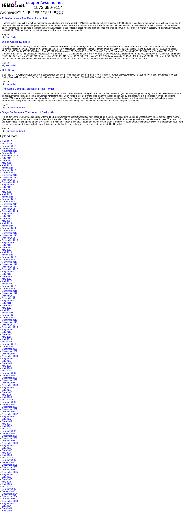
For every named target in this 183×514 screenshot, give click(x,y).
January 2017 (8, 148)
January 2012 (8, 288)
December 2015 (9, 175)
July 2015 (6, 187)
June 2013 (7, 247)
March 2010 (7, 342)
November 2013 (9, 235)
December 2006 (9, 436)
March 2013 (7, 255)
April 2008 (7, 397)
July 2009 (6, 361)
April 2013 (7, 252)
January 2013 (8, 259)
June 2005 (7, 479)
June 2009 (7, 363)
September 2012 (10, 269)
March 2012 (7, 284)
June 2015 (7, 189)
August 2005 (8, 474)
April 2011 (7, 310)
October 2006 (8, 441)
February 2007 (9, 431)
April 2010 (7, 339)
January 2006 (8, 462)
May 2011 (6, 308)
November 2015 (9, 177)
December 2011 (9, 291)
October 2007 (8, 412)
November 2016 (9, 151)
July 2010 (6, 332)
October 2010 (8, 325)
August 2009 (8, 358)
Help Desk (8, 70)
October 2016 (8, 153)
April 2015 (7, 194)
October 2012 (8, 267)
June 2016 (7, 160)
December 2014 (9, 204)
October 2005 (8, 470)
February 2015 (9, 199)
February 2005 (9, 489)
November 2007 (9, 409)
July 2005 (6, 477)
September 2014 (10, 211)
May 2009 (6, 366)
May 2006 (6, 453)
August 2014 (8, 214)
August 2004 (8, 503)
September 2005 (10, 472)
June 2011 (7, 305)
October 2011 (8, 296)
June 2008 (7, 392)
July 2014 (6, 216)
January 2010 (8, 346)
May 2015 (6, 192)
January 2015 (8, 201)
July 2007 (6, 419)
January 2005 (8, 491)
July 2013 (6, 245)
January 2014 (8, 230)
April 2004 (7, 511)
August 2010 (8, 329)
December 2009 (9, 349)
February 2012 (9, 286)
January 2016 (8, 172)
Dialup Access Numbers (16, 41)
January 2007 (8, 433)
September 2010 (10, 327)
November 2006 (9, 438)
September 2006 (10, 443)
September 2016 (10, 156)
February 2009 (9, 373)
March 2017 (7, 143)
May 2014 (6, 221)
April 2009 (7, 368)
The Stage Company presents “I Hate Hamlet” (28, 88)
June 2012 (7, 276)
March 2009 (7, 371)
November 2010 (9, 322)
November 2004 (9, 496)
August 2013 (8, 243)
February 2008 (9, 402)
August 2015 (8, 185)
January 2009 (8, 375)
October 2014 (8, 209)
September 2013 (10, 240)
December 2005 (9, 465)
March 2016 (7, 168)
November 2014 (9, 206)
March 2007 (7, 428)
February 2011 (9, 315)
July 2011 (6, 303)
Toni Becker (11, 37)
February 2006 (9, 460)
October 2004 (8, 498)
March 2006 (7, 457)
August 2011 (8, 300)
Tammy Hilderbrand (15, 107)
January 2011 (8, 317)
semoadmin (11, 65)
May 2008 (6, 395)
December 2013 (9, 233)
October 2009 (8, 354)
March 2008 (7, 399)
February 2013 (9, 257)
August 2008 (8, 387)
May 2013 (6, 250)
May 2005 (6, 482)
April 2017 (7, 141)
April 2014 (7, 223)
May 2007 (6, 424)
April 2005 (7, 484)
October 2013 (8, 238)
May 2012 (6, 279)
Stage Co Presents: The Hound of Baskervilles (29, 112)
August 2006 (8, 445)
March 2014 (7, 226)
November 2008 (9, 380)
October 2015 (8, 180)
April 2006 (7, 455)
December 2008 (9, 378)
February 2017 (9, 146)
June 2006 (7, 450)
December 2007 (9, 407)
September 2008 (10, 385)
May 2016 (6, 163)
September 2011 (10, 298)
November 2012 (9, 264)
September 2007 (10, 414)
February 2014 (9, 228)
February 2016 (9, 170)
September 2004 (10, 501)
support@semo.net (44, 2)
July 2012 (6, 274)
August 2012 (8, 271)
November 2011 (9, 293)
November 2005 (9, 467)
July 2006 (6, 448)
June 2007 (7, 421)
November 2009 (9, 351)
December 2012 (9, 262)
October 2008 (8, 383)
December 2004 (9, 494)
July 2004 (6, 506)
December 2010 (9, 320)
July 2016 (6, 158)
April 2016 (7, 165)
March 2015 (7, 197)
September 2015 (10, 182)
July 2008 (6, 390)
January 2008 (8, 404)
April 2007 (7, 426)
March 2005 (7, 486)
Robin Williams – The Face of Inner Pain (25, 18)
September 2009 (10, 356)
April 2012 (7, 281)
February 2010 (9, 344)
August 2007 (8, 416)
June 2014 (7, 218)
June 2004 (7, 508)
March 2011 (7, 313)
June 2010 (7, 334)
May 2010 (6, 337)
